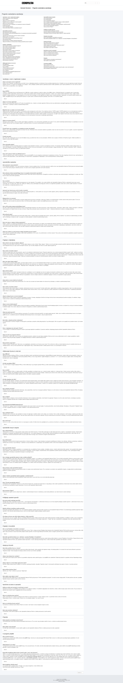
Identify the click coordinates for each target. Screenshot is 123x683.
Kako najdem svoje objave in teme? (51, 47)
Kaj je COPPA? (6, 19)
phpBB (57, 680)
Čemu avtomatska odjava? (8, 26)
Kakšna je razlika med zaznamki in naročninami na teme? (55, 51)
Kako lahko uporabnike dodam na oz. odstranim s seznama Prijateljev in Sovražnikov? (60, 38)
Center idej (73, 645)
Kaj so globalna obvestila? (8, 69)
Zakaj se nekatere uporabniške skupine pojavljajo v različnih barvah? (57, 24)
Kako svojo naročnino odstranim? (50, 55)
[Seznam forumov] (27, 3)
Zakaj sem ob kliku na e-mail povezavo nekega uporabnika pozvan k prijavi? (17, 41)
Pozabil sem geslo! (6, 25)
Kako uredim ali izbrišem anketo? (9, 51)
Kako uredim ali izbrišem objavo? (9, 47)
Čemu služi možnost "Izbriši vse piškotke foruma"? (12, 27)
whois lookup (32, 655)
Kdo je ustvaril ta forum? (48, 64)
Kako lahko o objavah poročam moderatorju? (11, 56)
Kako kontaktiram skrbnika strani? (50, 68)
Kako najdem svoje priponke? (49, 60)
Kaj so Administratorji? (48, 18)
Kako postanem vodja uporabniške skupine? (52, 23)
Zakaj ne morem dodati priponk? (9, 54)
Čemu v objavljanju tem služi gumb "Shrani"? (11, 57)
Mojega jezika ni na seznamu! (8, 36)
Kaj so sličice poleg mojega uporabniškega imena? (12, 38)
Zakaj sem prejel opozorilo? (8, 55)
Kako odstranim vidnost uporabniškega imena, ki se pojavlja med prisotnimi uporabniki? (20, 33)
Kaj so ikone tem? (6, 74)
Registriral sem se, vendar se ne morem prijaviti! (12, 21)
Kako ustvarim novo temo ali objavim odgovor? (12, 45)
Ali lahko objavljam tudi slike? (8, 67)
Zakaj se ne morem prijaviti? (8, 23)
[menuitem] (101, 3)
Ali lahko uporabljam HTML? (8, 65)
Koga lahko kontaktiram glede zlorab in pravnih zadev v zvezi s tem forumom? (59, 67)
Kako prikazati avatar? (7, 39)
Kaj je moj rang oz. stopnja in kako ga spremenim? (12, 40)
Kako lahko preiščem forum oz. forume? (51, 42)
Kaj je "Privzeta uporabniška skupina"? (51, 25)
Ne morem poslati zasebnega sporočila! (51, 30)
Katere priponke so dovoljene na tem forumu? (52, 59)
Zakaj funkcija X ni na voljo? (49, 65)
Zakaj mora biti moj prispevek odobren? (10, 59)
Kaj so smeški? (6, 66)
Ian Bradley (64, 679)
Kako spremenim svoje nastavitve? (9, 32)
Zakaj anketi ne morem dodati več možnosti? (11, 50)
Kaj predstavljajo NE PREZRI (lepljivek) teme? (12, 71)
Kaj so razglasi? (6, 70)
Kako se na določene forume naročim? (51, 54)
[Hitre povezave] (102, 8)
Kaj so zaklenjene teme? (7, 72)
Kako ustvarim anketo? (7, 49)
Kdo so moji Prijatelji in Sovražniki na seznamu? (53, 37)
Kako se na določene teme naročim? (51, 52)
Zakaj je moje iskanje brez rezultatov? (51, 43)
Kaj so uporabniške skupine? (49, 20)
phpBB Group (27, 637)
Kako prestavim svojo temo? (8, 60)
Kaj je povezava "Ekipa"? (48, 26)
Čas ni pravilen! (6, 34)
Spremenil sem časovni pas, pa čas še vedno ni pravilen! (14, 35)
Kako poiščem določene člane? (50, 46)
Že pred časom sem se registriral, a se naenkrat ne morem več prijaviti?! (16, 24)
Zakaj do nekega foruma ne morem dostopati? (11, 53)
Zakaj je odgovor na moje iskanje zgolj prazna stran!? (54, 45)
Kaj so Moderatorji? (47, 19)
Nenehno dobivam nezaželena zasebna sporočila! (53, 32)
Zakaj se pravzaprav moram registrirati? (10, 18)
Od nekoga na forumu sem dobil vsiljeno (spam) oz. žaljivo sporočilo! (57, 33)
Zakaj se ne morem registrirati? (9, 20)
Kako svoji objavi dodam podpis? (9, 48)
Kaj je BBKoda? (6, 64)
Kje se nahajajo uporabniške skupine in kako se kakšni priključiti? (56, 21)
